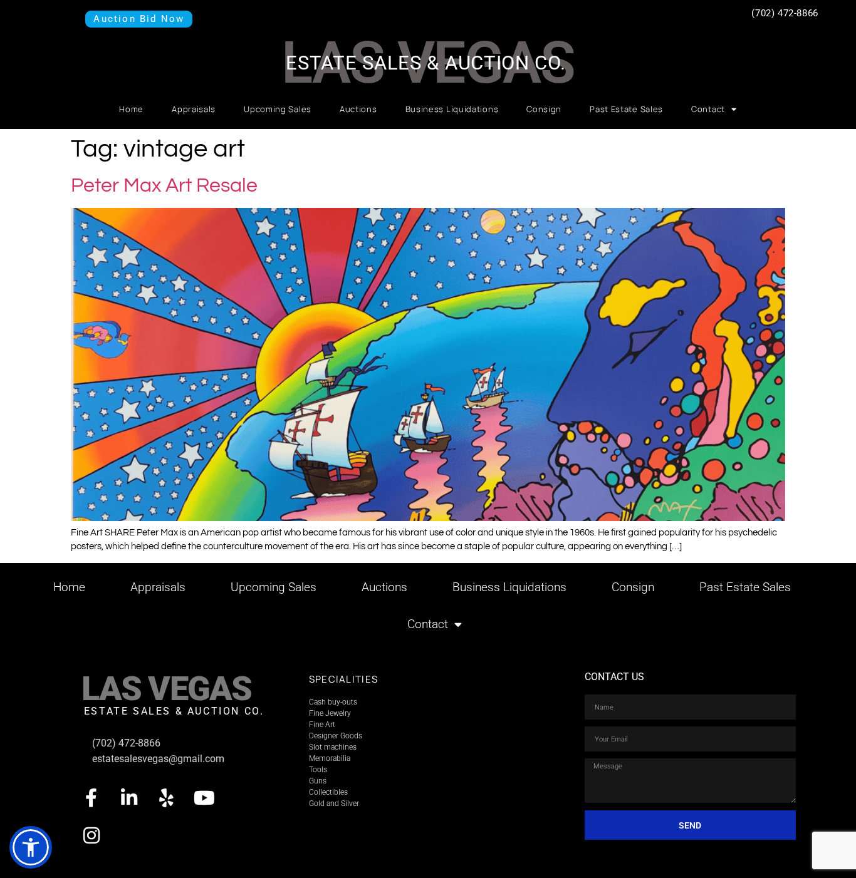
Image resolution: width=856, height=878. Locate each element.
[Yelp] (166, 798)
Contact (708, 109)
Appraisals (194, 109)
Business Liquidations (452, 109)
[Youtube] (204, 798)
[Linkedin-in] (129, 798)
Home (131, 109)
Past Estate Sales (626, 109)
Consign (543, 109)
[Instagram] (91, 835)
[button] (31, 847)
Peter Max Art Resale (164, 185)
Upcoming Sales (277, 109)
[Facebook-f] (91, 798)
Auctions (358, 109)
